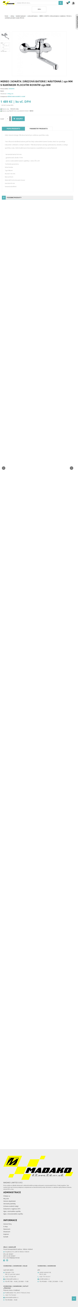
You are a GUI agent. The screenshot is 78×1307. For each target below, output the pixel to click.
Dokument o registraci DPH (11, 1209)
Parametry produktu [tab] (39, 129)
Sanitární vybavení (21, 16)
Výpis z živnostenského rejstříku (13, 1214)
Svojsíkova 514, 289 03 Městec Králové (17, 1252)
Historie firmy (7, 1224)
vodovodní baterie (32, 16)
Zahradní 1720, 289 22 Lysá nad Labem (12, 1273)
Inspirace (6, 1234)
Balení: (2, 91)
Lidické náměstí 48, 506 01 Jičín (45, 1273)
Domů (6, 16)
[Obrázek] (5, 36)
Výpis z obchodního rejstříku (12, 1211)
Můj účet (6, 1198)
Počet (2, 119)
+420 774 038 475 (10, 1277)
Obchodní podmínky (9, 1204)
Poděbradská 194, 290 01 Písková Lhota (17, 1293)
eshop (12, 16)
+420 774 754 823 (10, 1295)
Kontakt (5, 1237)
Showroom (6, 1232)
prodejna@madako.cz (12, 1279)
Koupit (19, 119)
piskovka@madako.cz (11, 1297)
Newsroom (6, 1229)
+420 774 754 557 (44, 1277)
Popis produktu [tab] (13, 129)
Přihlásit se (6, 1196)
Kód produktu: (4, 88)
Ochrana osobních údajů (10, 1206)
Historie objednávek (9, 1201)
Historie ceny (14, 109)
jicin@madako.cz (44, 1279)
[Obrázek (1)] (5, 47)
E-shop (5, 1226)
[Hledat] (60, 3)
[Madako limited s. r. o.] (8, 3)
